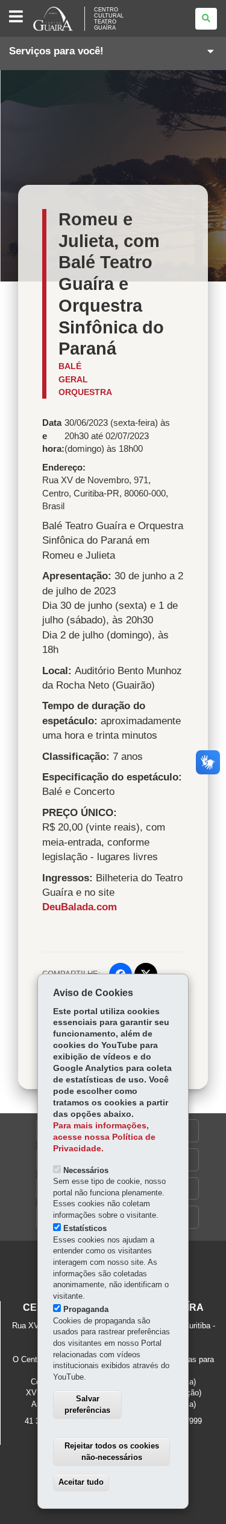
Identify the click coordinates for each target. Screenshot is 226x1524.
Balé (69, 366)
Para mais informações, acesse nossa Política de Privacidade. (104, 1137)
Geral (73, 379)
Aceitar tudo (81, 1482)
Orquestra (85, 392)
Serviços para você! (56, 51)
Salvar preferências (87, 1404)
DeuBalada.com (79, 907)
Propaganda (85, 1309)
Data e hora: (53, 435)
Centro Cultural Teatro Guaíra (109, 19)
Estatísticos (85, 1228)
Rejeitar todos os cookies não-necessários (111, 1451)
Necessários (85, 1170)
